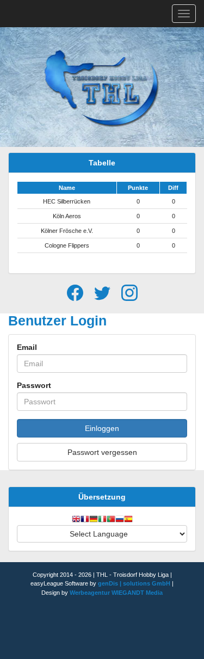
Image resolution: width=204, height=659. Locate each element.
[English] (76, 520)
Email (27, 347)
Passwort (34, 385)
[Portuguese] (111, 520)
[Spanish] (128, 520)
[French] (85, 520)
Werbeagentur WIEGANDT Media (116, 592)
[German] (93, 520)
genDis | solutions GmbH (134, 583)
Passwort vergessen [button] (102, 452)
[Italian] (102, 520)
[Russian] (119, 520)
